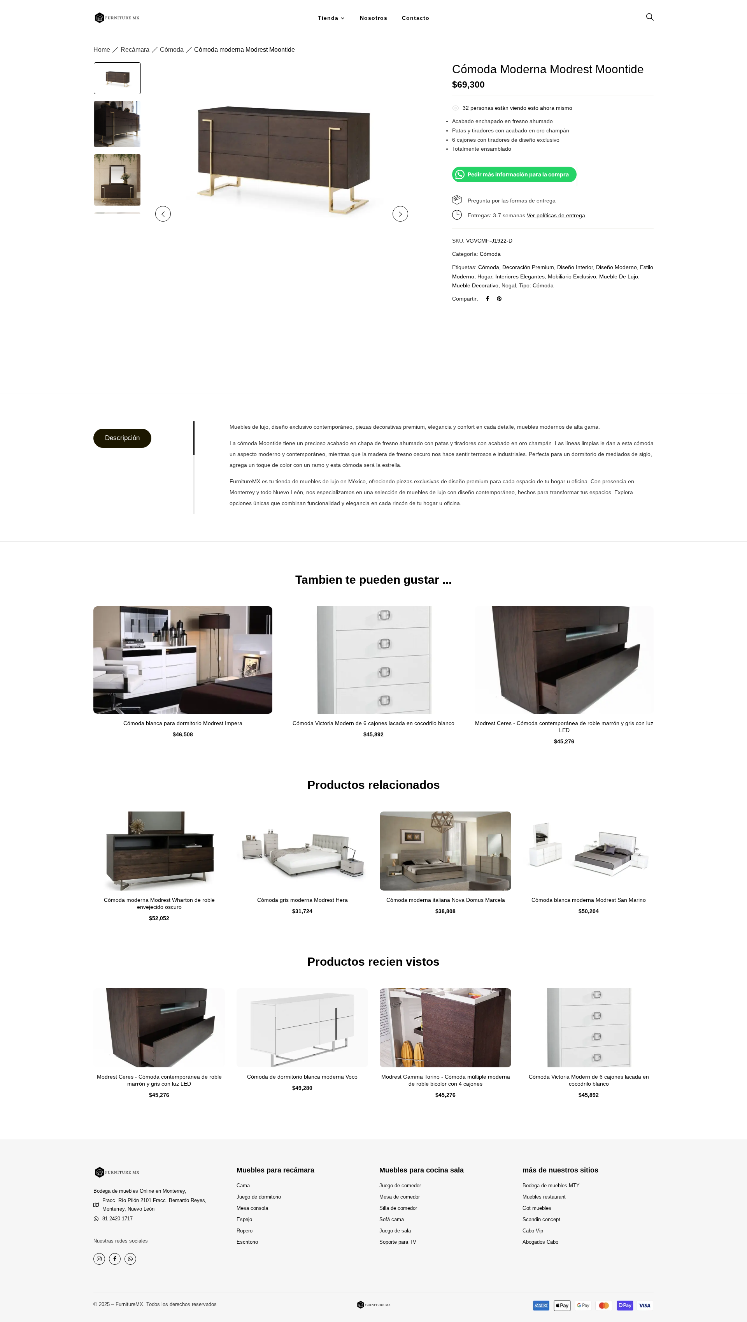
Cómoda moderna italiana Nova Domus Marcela (445, 900)
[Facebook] (487, 299)
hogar (484, 276)
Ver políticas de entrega (556, 215)
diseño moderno (616, 267)
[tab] (143, 438)
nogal (509, 285)
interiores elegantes (520, 276)
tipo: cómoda (536, 285)
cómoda (488, 267)
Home (101, 49)
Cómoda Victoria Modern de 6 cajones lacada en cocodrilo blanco (373, 723)
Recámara (135, 49)
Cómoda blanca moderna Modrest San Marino (588, 900)
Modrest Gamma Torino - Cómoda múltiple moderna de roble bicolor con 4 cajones (445, 1080)
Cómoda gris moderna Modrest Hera (302, 900)
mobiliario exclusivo (572, 276)
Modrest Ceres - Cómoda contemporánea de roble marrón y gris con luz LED (564, 726)
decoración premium (528, 267)
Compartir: (465, 299)
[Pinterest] (499, 299)
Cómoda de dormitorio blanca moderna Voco (302, 1077)
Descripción (122, 438)
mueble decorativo (475, 285)
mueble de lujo (618, 276)
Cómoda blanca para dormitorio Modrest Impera (182, 723)
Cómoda (172, 49)
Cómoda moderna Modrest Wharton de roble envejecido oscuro (159, 903)
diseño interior (575, 267)
